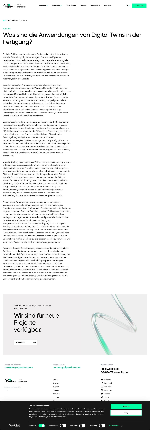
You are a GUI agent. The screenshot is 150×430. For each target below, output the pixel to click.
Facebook (108, 383)
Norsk (124, 17)
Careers (83, 6)
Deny (126, 413)
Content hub (95, 6)
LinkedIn (107, 380)
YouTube (107, 387)
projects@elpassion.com (19, 367)
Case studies (71, 6)
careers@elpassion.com (66, 367)
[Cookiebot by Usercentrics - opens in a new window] (14, 425)
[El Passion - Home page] (9, 6)
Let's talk (139, 6)
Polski (124, 12)
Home (55, 380)
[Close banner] (146, 404)
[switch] (63, 425)
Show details (114, 426)
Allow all (126, 406)
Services (56, 383)
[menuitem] (123, 12)
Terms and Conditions (18, 390)
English (124, 22)
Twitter (107, 394)
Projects (56, 387)
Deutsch (125, 27)
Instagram (108, 390)
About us (107, 6)
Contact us (20, 342)
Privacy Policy (8, 390)
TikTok (106, 397)
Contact (56, 397)
